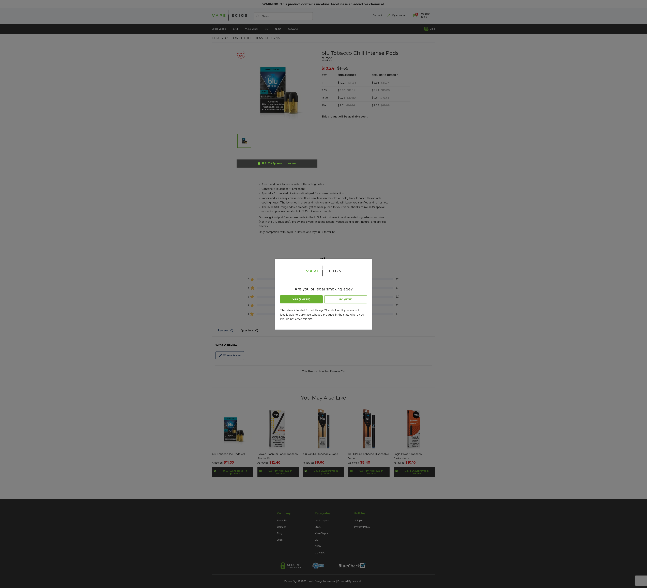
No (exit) (345, 299)
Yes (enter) (301, 299)
